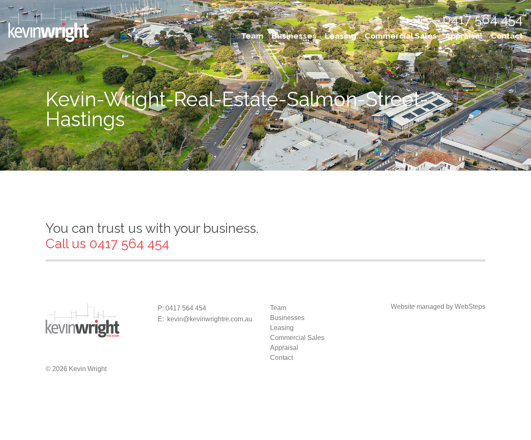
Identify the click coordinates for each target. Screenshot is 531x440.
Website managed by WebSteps (438, 306)
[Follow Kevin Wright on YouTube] (105, 356)
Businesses (294, 35)
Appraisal (463, 35)
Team (252, 35)
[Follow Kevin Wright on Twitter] (65, 356)
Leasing (340, 35)
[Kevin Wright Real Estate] (48, 22)
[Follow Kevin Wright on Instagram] (79, 356)
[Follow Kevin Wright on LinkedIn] (92, 356)
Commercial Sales (401, 35)
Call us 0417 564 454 (107, 243)
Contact (507, 35)
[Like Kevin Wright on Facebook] (52, 356)
